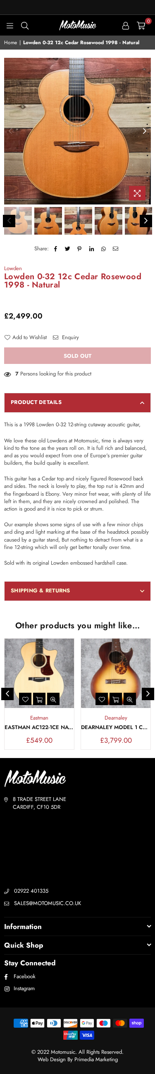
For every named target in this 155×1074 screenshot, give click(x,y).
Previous (10, 131)
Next (144, 131)
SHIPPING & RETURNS (40, 590)
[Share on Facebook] (55, 248)
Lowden (13, 268)
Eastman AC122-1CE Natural (39, 727)
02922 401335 (31, 891)
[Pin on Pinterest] (79, 248)
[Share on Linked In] (91, 248)
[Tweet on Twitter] (67, 248)
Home (10, 42)
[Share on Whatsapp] (103, 248)
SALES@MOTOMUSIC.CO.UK (47, 903)
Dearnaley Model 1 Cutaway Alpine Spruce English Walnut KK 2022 (115, 727)
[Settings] (125, 25)
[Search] (24, 25)
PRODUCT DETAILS (36, 402)
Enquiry (69, 337)
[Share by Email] (115, 248)
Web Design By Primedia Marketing (78, 1059)
